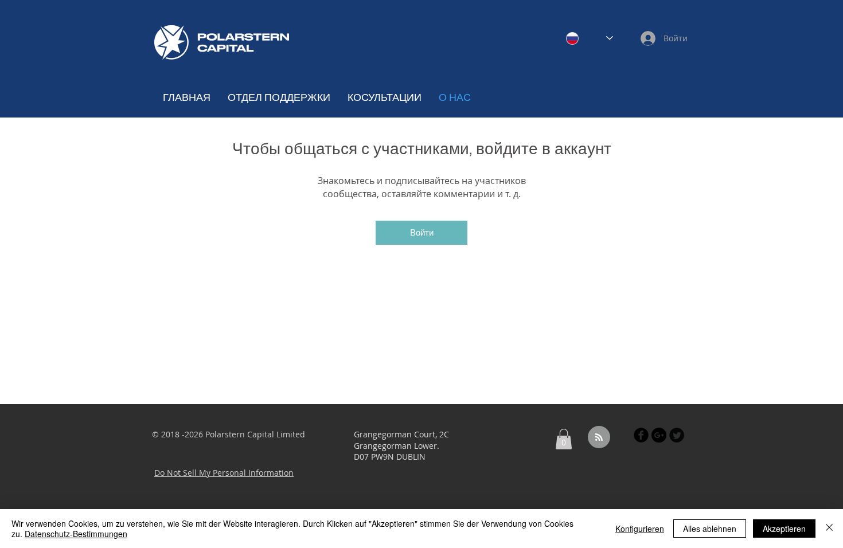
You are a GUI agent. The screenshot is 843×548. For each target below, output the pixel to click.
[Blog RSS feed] (599, 437)
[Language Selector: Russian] (589, 38)
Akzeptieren (784, 528)
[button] (563, 439)
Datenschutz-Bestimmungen (76, 533)
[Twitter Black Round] (676, 435)
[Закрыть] (829, 528)
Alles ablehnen (709, 528)
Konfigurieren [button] (639, 528)
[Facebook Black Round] (641, 435)
